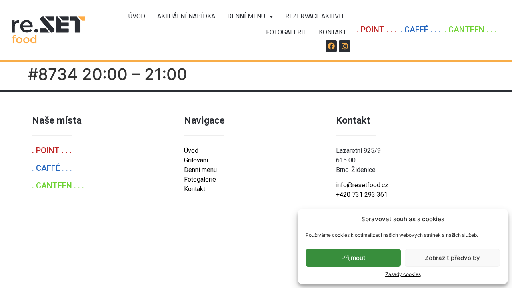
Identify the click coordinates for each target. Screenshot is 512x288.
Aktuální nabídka (186, 16)
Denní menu (246, 16)
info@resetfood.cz (362, 185)
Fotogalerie (286, 32)
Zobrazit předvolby (452, 258)
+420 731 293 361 (362, 194)
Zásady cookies (403, 274)
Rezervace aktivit (314, 16)
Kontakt (332, 32)
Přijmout (353, 258)
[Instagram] (344, 46)
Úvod (136, 16)
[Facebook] (331, 46)
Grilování (196, 160)
